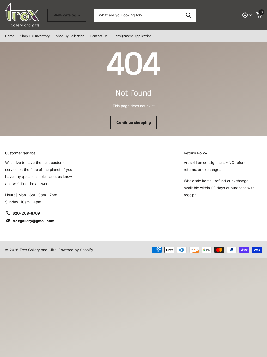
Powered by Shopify (75, 249)
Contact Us (98, 36)
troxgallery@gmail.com (33, 220)
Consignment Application (132, 36)
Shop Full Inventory (35, 36)
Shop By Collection (70, 36)
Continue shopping (133, 122)
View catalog (65, 15)
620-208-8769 (26, 213)
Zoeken (188, 15)
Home (9, 36)
